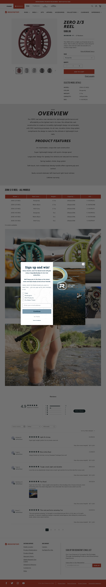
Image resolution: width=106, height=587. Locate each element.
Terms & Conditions (37, 320)
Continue (36, 311)
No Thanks (37, 316)
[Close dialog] (83, 264)
